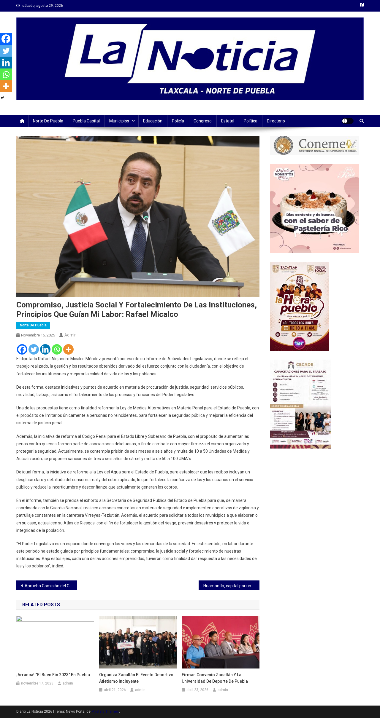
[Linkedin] (45, 349)
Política (250, 121)
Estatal (227, 121)
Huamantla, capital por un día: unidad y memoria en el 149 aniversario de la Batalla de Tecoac (231, 585)
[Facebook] (22, 349)
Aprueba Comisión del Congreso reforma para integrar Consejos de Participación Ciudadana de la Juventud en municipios (51, 585)
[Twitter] (33, 349)
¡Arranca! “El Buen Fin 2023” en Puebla (53, 674)
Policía (178, 121)
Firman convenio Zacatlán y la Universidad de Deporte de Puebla (215, 678)
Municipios (119, 121)
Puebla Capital (86, 121)
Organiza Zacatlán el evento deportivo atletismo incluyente (136, 678)
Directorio (276, 121)
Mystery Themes (105, 711)
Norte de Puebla (48, 121)
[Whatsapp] (57, 349)
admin (70, 335)
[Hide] (2, 97)
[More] (68, 349)
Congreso (203, 121)
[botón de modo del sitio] (348, 121)
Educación (152, 121)
